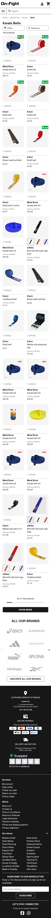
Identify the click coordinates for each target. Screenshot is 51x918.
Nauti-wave (32, 837)
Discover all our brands (25, 678)
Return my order (9, 793)
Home (5, 17)
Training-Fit (32, 859)
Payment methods (10, 821)
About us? (7, 805)
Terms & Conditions (11, 812)
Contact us (25, 701)
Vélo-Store (31, 869)
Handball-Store (9, 859)
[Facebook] (22, 913)
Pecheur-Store (33, 840)
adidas (30, 247)
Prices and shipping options (15, 824)
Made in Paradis (9, 869)
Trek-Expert (32, 862)
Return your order (25, 750)
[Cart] (48, 4)
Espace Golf (7, 850)
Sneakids (31, 853)
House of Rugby (9, 862)
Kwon (30, 66)
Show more (25, 609)
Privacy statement (10, 827)
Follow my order (9, 790)
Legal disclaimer (9, 818)
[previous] (2, 650)
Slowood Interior (34, 844)
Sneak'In (31, 850)
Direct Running (9, 844)
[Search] (9, 11)
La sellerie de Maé (10, 865)
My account (7, 783)
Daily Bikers (7, 840)
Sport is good (33, 856)
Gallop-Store (8, 856)
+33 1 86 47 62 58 (25, 710)
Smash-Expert (33, 847)
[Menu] (3, 11)
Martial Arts (15, 17)
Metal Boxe (8, 66)
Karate (25, 17)
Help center (7, 787)
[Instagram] (29, 913)
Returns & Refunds (11, 815)
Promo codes (8, 796)
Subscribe (25, 895)
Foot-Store (7, 853)
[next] (49, 650)
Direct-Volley (8, 847)
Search (15, 11)
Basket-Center (8, 837)
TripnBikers (32, 865)
